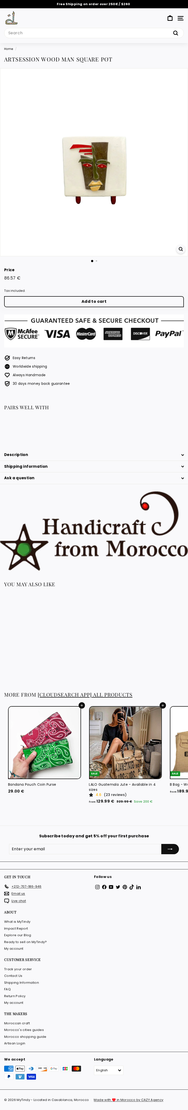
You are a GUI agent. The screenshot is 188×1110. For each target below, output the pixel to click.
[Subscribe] (170, 849)
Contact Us (13, 975)
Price (9, 269)
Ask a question (19, 477)
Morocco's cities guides (24, 1030)
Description (16, 454)
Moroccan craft (17, 1023)
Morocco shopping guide (25, 1036)
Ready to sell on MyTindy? (25, 942)
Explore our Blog (17, 935)
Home (8, 49)
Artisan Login (14, 1043)
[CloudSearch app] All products (85, 694)
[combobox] (94, 33)
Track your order (18, 969)
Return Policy (15, 996)
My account (14, 948)
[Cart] (170, 18)
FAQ (7, 989)
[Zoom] (180, 249)
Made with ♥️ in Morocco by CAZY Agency (128, 1100)
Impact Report (16, 928)
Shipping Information (21, 982)
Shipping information (26, 466)
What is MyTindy (17, 921)
